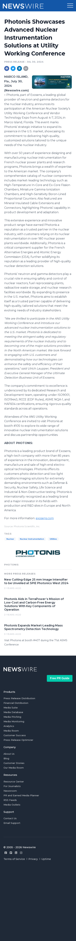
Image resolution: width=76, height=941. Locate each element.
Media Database (13, 712)
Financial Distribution (16, 702)
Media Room (11, 730)
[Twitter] (11, 852)
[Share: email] (26, 68)
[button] (70, 5)
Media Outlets (12, 804)
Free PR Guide (59, 678)
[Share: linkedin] (20, 68)
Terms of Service (14, 859)
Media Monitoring (14, 721)
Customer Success (15, 735)
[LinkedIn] (16, 852)
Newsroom (10, 790)
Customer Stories (14, 763)
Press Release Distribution (19, 698)
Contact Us (10, 818)
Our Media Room (14, 767)
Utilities (53, 539)
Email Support (12, 823)
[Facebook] (6, 852)
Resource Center (14, 781)
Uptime (46, 859)
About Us (9, 753)
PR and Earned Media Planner (21, 795)
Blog (6, 758)
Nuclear (10, 539)
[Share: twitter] (13, 68)
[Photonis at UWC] (52, 82)
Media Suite (11, 707)
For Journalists (12, 786)
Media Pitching (12, 716)
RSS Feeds (10, 800)
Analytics (9, 726)
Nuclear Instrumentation (32, 539)
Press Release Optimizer (18, 739)
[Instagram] (21, 852)
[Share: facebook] (7, 68)
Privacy (33, 859)
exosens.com (45, 518)
